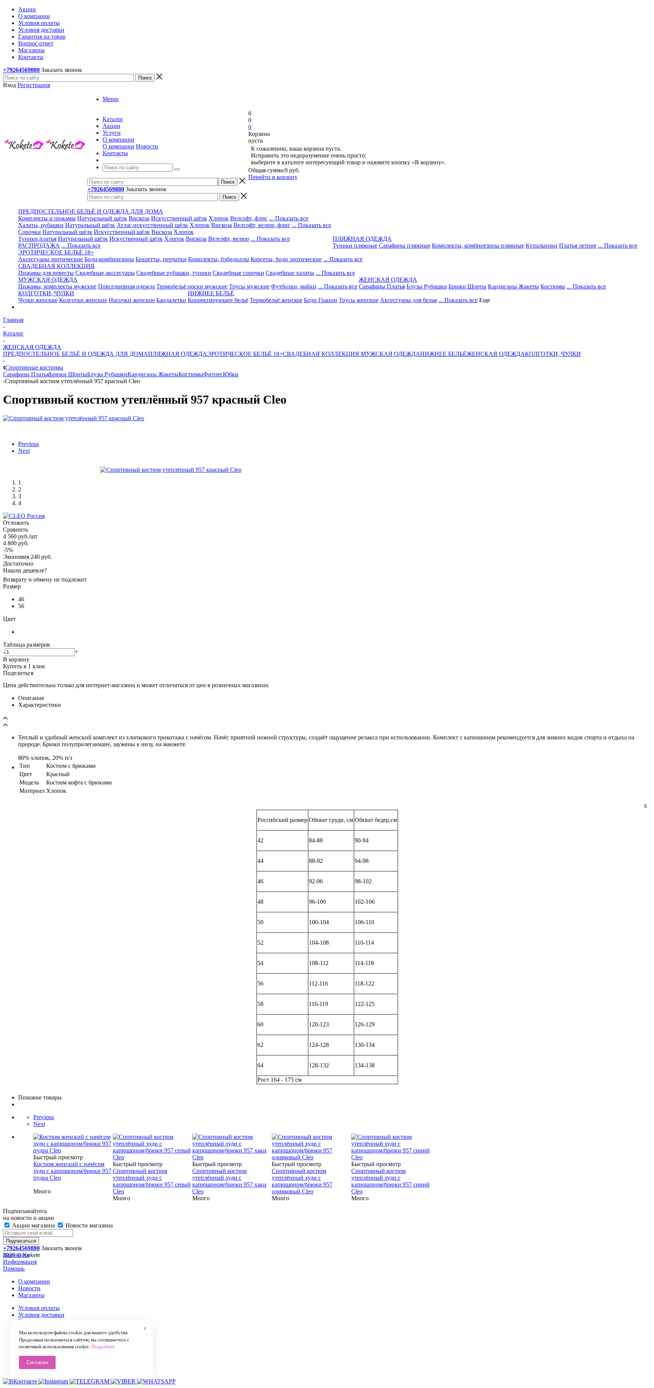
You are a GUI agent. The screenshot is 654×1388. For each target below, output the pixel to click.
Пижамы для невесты (46, 273)
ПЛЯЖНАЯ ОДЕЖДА (177, 354)
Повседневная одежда (126, 286)
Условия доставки (41, 1315)
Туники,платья (37, 238)
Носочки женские (132, 300)
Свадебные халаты (290, 273)
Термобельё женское (276, 300)
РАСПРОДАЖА (39, 245)
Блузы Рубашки (426, 286)
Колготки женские (83, 300)
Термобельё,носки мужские (191, 286)
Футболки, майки (293, 286)
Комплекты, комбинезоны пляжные (478, 245)
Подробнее (103, 1346)
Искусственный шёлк (179, 218)
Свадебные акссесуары (105, 273)
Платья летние (577, 245)
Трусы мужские (249, 286)
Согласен (37, 1362)
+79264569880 (21, 70)
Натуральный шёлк (102, 218)
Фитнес (213, 374)
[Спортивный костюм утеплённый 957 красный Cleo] (73, 418)
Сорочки (29, 232)
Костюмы (552, 286)
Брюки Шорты (467, 286)
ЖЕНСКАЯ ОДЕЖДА (496, 354)
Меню (110, 99)
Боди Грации (320, 300)
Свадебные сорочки (238, 273)
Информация (20, 1262)
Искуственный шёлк (136, 238)
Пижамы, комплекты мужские (57, 286)
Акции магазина (33, 1225)
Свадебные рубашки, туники (173, 273)
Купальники (541, 245)
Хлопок (219, 218)
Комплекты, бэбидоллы (218, 259)
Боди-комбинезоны (109, 259)
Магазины (31, 1295)
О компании (118, 146)
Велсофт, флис (249, 218)
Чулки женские (38, 300)
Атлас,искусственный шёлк (152, 225)
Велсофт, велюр (228, 238)
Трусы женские (358, 300)
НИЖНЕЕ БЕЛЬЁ (443, 354)
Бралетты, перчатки (161, 259)
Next (24, 451)
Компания (16, 1255)
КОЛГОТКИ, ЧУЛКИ (553, 354)
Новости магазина (88, 1225)
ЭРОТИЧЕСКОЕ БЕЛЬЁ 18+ (245, 354)
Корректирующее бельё (218, 300)
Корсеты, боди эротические (286, 259)
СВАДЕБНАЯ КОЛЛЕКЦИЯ (321, 354)
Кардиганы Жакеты (513, 286)
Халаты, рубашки (41, 225)
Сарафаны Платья (382, 286)
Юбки (230, 374)
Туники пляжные (355, 245)
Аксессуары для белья (408, 300)
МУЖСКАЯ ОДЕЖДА (389, 354)
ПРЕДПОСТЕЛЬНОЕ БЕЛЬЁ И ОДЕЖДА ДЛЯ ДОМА (75, 354)
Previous (28, 444)
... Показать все (288, 218)
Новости (147, 146)
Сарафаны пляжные (404, 245)
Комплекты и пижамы (47, 218)
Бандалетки (171, 300)
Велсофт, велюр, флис (262, 225)
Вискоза (139, 218)
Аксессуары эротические (50, 259)
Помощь (14, 1268)
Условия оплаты (39, 1308)
